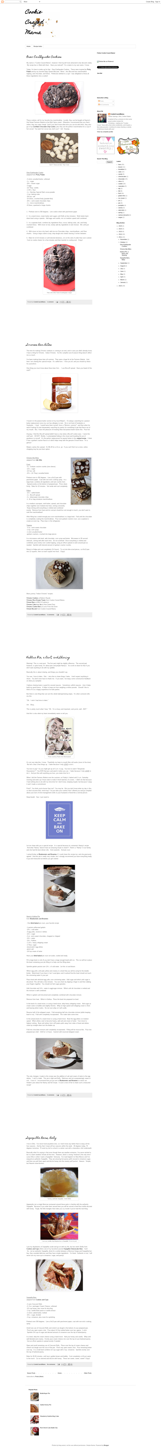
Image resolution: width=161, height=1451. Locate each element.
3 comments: (51, 614)
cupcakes (121, 186)
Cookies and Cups (33, 1249)
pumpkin (121, 205)
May (121, 274)
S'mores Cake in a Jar (34, 604)
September (124, 263)
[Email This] (61, 302)
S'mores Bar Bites (39, 345)
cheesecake (122, 176)
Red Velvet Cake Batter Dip (49, 1428)
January (123, 282)
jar (119, 200)
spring (120, 212)
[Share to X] (65, 302)
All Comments (104, 105)
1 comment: (50, 302)
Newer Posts (31, 1373)
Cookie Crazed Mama (34, 22)
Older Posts (87, 1373)
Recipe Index (38, 46)
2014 (120, 229)
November (123, 239)
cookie (120, 184)
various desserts (123, 215)
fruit (119, 193)
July (121, 268)
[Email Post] (56, 302)
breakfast (121, 169)
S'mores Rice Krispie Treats (36, 600)
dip (119, 188)
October (123, 242)
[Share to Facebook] (67, 302)
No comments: (51, 1364)
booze (120, 167)
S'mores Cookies (32, 598)
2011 (120, 237)
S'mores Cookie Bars (34, 606)
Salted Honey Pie (45, 1405)
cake (119, 172)
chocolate (121, 179)
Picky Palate (40, 175)
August (122, 266)
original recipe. (82, 438)
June (122, 271)
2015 (120, 226)
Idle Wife (39, 460)
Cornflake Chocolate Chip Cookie (44, 127)
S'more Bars (31, 602)
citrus (120, 181)
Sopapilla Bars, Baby (42, 1138)
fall (119, 191)
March (122, 280)
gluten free (121, 196)
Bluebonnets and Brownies (48, 854)
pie (119, 203)
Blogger (106, 1445)
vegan (120, 217)
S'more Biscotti (32, 609)
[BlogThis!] (63, 302)
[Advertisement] (59, 324)
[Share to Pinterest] (70, 302)
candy (120, 174)
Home (29, 46)
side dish (121, 210)
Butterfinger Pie (45, 1393)
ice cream (121, 198)
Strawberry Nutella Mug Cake (49, 1416)
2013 (120, 231)
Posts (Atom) (39, 1376)
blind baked (35, 923)
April (122, 277)
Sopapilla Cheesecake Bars (73, 1249)
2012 (120, 234)
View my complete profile (105, 132)
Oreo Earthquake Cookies (44, 57)
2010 (120, 286)
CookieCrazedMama (117, 114)
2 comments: (51, 1095)
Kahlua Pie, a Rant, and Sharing (48, 657)
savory (120, 208)
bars (119, 164)
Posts (102, 101)
